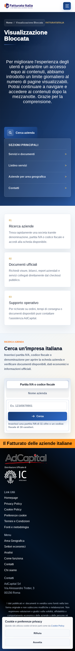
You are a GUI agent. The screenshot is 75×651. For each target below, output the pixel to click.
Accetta (37, 642)
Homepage (11, 497)
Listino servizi (18, 165)
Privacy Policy (13, 503)
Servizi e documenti (22, 154)
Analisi (8, 552)
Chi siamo (10, 570)
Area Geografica (14, 540)
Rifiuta (38, 633)
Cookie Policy (12, 509)
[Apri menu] (67, 6)
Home (9, 22)
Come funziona (13, 558)
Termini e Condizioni (17, 521)
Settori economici (15, 546)
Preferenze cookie (15, 515)
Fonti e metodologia (16, 527)
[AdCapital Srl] (26, 458)
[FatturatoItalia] (18, 5)
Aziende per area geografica (27, 176)
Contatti (14, 188)
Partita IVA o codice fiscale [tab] (37, 384)
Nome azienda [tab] (37, 393)
